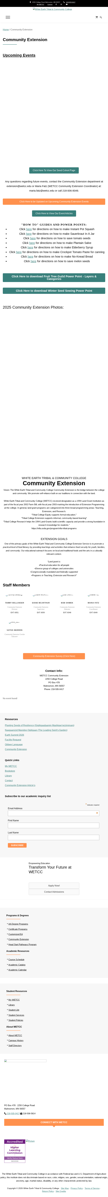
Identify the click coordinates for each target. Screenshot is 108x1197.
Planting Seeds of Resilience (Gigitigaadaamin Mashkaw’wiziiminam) (39, 725)
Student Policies (15, 1020)
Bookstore (10, 771)
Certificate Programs (17, 929)
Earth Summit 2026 (14, 735)
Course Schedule (16, 959)
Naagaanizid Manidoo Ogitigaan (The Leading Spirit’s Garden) (36, 730)
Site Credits (61, 1191)
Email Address (53, 808)
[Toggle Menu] (8, 17)
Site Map (65, 1188)
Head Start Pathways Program (22, 944)
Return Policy (48, 1191)
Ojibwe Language (14, 744)
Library (8, 776)
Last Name (13, 832)
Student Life (13, 1010)
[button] (6, 388)
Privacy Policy (77, 1188)
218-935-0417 (70, 2)
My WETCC (40, 4)
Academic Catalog (16, 965)
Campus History (15, 1040)
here (29, 229)
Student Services (16, 1015)
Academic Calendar (17, 970)
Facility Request (13, 740)
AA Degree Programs (18, 924)
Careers (49, 4)
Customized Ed (15, 934)
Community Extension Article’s (20, 785)
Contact (9, 780)
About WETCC (15, 1035)
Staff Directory (15, 1045)
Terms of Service (92, 1188)
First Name (13, 820)
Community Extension (16, 749)
